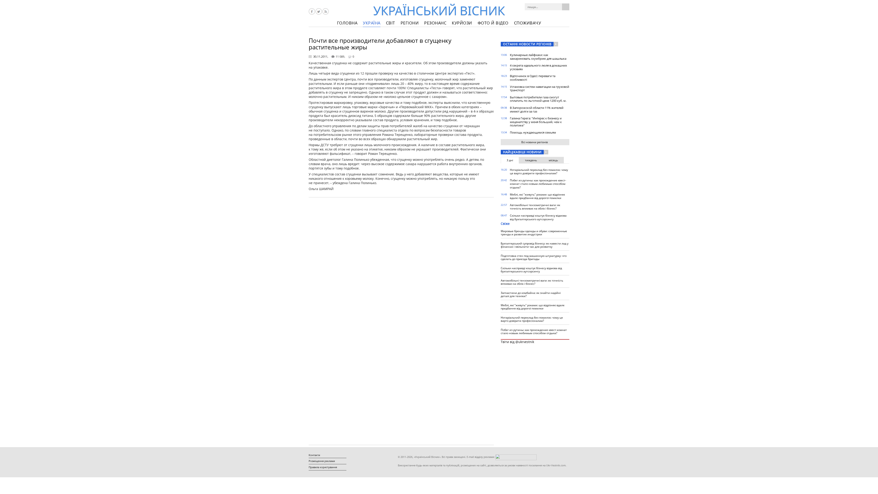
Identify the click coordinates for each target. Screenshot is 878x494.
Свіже (505, 223)
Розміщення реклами (322, 461)
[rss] (325, 11)
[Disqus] (401, 259)
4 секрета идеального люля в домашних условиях (538, 67)
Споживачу (527, 23)
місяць (553, 160)
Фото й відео (493, 23)
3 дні (510, 160)
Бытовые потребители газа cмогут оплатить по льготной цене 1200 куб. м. (538, 99)
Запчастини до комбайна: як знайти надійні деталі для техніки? (531, 294)
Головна (347, 23)
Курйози (462, 23)
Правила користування (323, 467)
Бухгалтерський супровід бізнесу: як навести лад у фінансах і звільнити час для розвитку (534, 245)
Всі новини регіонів (534, 142)
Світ (390, 23)
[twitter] (319, 11)
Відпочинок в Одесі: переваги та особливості (532, 78)
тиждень (531, 160)
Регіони (410, 23)
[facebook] (312, 11)
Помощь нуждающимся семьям (533, 132)
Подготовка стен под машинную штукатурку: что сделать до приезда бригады (534, 257)
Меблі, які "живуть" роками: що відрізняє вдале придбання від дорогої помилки (537, 196)
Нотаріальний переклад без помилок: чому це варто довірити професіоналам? (539, 171)
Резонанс (435, 23)
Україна (371, 23)
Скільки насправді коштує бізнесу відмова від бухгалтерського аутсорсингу (538, 217)
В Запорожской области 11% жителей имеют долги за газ (536, 109)
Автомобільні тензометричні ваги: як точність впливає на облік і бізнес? (535, 207)
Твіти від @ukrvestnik (517, 342)
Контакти (314, 455)
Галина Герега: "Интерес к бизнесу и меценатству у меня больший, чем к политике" (536, 121)
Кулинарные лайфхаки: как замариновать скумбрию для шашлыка (538, 57)
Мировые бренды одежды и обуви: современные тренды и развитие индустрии (534, 232)
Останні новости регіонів (527, 44)
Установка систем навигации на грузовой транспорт (539, 88)
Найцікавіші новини (522, 152)
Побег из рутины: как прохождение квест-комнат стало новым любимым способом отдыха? (538, 183)
